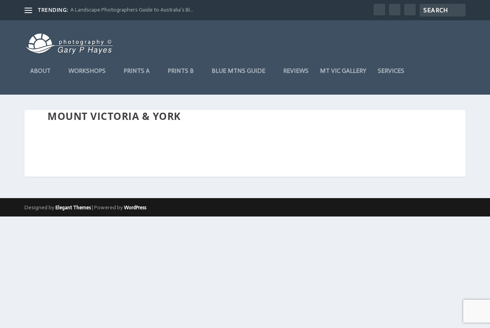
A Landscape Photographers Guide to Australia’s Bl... (131, 10)
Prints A (137, 71)
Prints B (181, 71)
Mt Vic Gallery (343, 71)
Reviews (296, 71)
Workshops (87, 71)
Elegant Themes (73, 207)
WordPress (135, 207)
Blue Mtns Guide (238, 71)
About (40, 71)
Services (391, 71)
